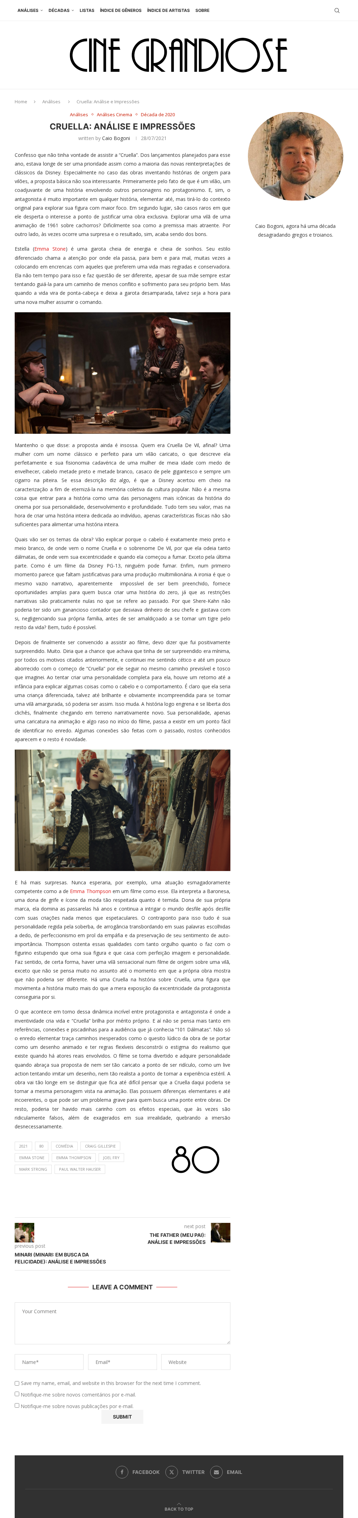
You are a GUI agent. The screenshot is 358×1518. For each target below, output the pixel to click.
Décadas (59, 10)
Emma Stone (50, 248)
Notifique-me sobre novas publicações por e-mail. (77, 1406)
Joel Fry (111, 1157)
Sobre (202, 10)
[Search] (337, 10)
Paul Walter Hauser (80, 1169)
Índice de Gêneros (121, 10)
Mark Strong (33, 1169)
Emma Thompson (90, 891)
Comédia (64, 1146)
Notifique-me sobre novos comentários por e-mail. (78, 1394)
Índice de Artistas (168, 10)
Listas (87, 10)
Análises (27, 10)
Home (21, 101)
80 (42, 1146)
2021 (23, 1146)
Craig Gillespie (100, 1146)
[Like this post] (129, 1208)
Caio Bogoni (116, 138)
